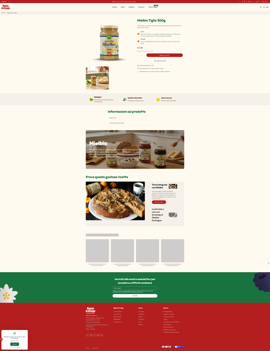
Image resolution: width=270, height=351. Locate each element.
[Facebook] (242, 1)
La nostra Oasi (118, 314)
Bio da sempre (117, 317)
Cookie (165, 319)
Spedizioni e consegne (169, 329)
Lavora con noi (118, 322)
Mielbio (140, 317)
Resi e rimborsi (167, 324)
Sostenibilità (117, 319)
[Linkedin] (251, 1)
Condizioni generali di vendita (171, 332)
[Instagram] (245, 1)
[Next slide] (239, 1)
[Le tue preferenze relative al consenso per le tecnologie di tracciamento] (268, 263)
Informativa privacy (168, 317)
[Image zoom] (109, 42)
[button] (164, 55)
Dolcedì (141, 324)
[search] (260, 7)
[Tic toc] (247, 1)
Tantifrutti (141, 319)
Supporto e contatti (168, 314)
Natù (140, 322)
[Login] (264, 7)
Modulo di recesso (168, 327)
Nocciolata (142, 314)
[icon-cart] (267, 7)
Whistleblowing (167, 311)
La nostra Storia (118, 311)
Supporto (3, 1)
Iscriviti (135, 296)
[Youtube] (249, 1)
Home (3, 13)
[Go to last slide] (9, 1)
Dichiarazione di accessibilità (171, 322)
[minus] (138, 55)
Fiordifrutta (142, 311)
